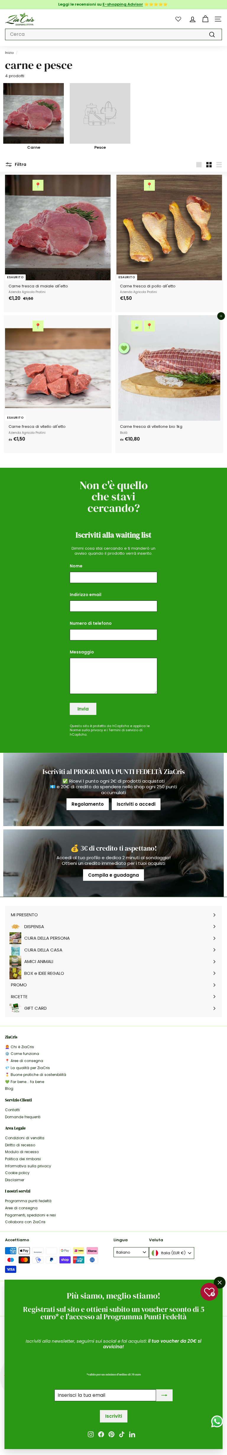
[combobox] (113, 34)
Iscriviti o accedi (136, 804)
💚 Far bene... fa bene (24, 1081)
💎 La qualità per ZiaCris (27, 1067)
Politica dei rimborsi (23, 1158)
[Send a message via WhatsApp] (217, 1421)
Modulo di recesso (22, 1151)
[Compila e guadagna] (113, 863)
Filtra (20, 164)
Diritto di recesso (20, 1145)
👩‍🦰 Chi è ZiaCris (19, 1046)
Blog (9, 1088)
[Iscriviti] (164, 1395)
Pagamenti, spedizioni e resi (30, 1215)
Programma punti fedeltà (28, 1200)
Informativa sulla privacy (28, 1165)
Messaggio (82, 652)
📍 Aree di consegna (24, 1060)
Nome (76, 566)
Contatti (12, 1109)
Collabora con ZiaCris (25, 1221)
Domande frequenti (22, 1116)
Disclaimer (14, 1179)
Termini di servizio (123, 730)
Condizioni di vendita (24, 1137)
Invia (83, 709)
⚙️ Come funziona (22, 1053)
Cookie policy (17, 1172)
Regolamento (88, 804)
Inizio (9, 52)
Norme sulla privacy (86, 730)
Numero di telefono (91, 623)
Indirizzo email (85, 594)
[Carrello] (205, 19)
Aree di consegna (21, 1207)
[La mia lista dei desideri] (178, 19)
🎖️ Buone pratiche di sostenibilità (35, 1074)
